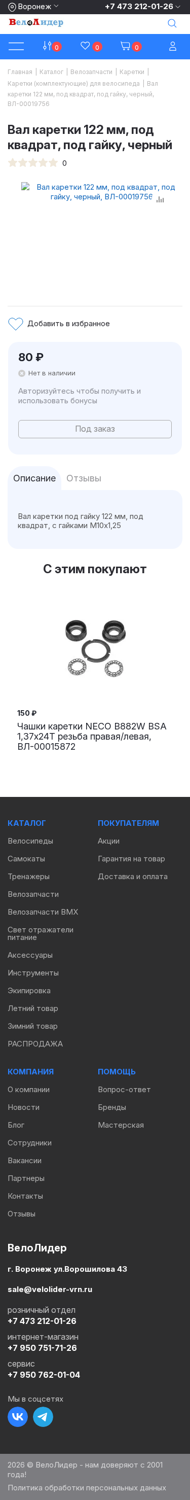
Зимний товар (33, 1026)
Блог (16, 1125)
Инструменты (33, 973)
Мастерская (121, 1125)
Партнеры (26, 1178)
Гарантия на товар (131, 858)
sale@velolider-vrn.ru (50, 1289)
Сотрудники (30, 1142)
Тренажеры (29, 876)
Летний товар (33, 1008)
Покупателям (128, 823)
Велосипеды (30, 841)
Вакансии (25, 1160)
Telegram (43, 1417)
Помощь (117, 1071)
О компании (29, 1089)
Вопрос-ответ (124, 1089)
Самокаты (26, 858)
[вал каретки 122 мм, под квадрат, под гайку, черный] (101, 233)
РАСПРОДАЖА (35, 1044)
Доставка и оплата (133, 876)
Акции (109, 841)
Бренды (112, 1107)
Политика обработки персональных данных (87, 1487)
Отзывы (21, 1213)
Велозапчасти (33, 894)
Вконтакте (18, 1417)
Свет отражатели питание (40, 933)
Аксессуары (30, 955)
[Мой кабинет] (173, 47)
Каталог (27, 823)
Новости (24, 1107)
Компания (31, 1071)
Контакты (25, 1196)
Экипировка (29, 990)
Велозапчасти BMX (43, 912)
